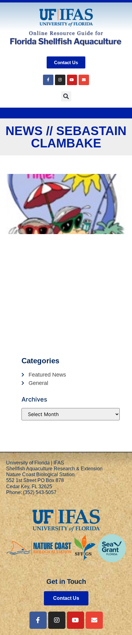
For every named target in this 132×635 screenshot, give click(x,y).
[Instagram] (60, 80)
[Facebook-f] (38, 620)
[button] (66, 96)
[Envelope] (84, 80)
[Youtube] (72, 80)
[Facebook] (48, 80)
